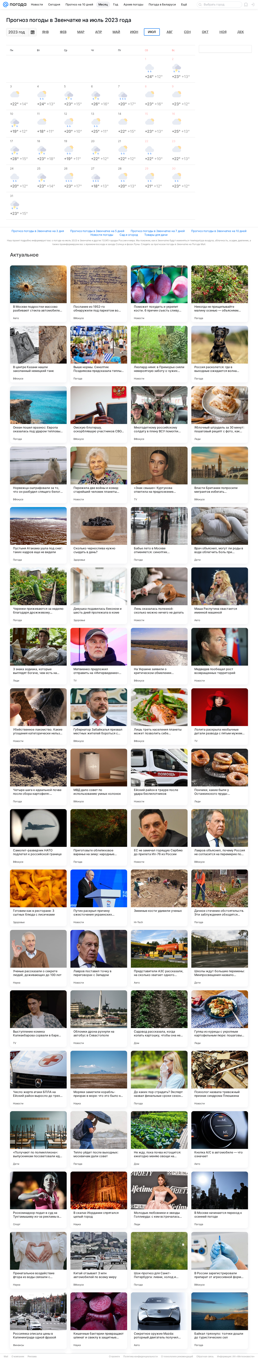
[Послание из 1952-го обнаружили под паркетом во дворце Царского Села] (98, 293)
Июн (134, 32)
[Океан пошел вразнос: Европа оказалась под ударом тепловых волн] (38, 414)
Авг (170, 32)
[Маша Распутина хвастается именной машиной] (219, 595)
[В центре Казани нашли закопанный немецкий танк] (38, 354)
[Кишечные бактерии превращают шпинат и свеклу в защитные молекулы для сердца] (98, 1320)
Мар (80, 32)
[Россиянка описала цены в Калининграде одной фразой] (38, 1320)
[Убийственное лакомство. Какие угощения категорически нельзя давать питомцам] (38, 716)
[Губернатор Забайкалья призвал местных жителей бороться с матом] (98, 716)
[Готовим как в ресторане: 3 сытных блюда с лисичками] (38, 898)
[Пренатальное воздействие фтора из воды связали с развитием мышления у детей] (38, 1260)
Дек (240, 32)
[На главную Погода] (17, 4)
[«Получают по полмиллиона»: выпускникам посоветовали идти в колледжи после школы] (38, 1139)
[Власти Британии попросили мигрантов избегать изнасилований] (219, 475)
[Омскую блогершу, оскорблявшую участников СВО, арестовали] (98, 414)
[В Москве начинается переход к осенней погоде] (219, 1200)
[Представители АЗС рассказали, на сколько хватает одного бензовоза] (159, 958)
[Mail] (5, 4)
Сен (187, 32)
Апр (98, 32)
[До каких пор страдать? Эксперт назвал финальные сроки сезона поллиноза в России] (159, 1079)
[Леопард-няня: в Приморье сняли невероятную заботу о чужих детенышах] (159, 354)
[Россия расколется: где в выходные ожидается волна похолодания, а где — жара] (219, 354)
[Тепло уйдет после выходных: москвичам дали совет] (98, 1139)
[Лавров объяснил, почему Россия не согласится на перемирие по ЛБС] (219, 837)
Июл (152, 32)
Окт (205, 32)
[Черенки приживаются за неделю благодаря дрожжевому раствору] (38, 595)
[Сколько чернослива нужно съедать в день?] (98, 535)
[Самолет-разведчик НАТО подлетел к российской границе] (38, 837)
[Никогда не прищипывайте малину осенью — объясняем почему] (219, 293)
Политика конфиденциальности (140, 1356)
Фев (63, 32)
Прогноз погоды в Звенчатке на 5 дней (97, 231)
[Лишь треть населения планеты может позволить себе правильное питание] (159, 716)
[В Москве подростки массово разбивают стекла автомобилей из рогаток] (38, 293)
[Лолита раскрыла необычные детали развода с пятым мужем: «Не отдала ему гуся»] (219, 716)
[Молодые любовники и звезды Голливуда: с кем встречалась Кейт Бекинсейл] (159, 1200)
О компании (18, 1356)
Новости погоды (101, 235)
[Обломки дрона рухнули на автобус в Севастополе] (98, 1018)
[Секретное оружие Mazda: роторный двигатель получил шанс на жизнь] (159, 1320)
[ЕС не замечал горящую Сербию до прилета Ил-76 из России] (159, 837)
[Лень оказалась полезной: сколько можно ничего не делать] (159, 595)
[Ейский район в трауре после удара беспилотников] (159, 777)
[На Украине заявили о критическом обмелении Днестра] (159, 656)
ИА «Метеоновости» (244, 1356)
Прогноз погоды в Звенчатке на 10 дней (218, 231)
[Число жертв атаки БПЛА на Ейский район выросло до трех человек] (38, 1079)
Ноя (222, 32)
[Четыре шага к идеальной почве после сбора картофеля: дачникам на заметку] (38, 777)
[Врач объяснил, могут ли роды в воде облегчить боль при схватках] (219, 535)
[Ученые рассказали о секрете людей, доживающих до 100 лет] (38, 958)
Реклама (32, 1356)
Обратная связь (205, 1356)
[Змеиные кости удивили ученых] (159, 898)
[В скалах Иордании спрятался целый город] (98, 1200)
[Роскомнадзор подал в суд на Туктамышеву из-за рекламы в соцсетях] (38, 1200)
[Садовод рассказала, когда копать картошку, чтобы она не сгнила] (159, 1018)
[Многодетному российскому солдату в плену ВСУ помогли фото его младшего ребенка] (159, 414)
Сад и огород (129, 235)
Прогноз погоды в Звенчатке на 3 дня (38, 231)
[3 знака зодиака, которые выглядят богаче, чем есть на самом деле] (38, 656)
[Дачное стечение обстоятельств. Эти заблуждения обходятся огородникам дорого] (219, 898)
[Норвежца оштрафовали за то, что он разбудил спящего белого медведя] (38, 475)
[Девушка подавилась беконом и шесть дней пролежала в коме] (98, 595)
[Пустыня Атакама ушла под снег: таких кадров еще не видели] (38, 535)
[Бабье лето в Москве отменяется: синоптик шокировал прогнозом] (159, 535)
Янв (45, 32)
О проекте (114, 1356)
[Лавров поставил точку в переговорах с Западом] (98, 958)
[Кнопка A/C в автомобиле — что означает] (219, 1139)
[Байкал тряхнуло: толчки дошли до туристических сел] (219, 1320)
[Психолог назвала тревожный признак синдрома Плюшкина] (219, 1079)
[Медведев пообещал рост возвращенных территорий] (219, 656)
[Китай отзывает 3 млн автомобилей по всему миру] (98, 1260)
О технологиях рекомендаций (177, 1356)
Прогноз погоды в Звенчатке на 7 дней (158, 231)
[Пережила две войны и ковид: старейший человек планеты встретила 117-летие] (98, 475)
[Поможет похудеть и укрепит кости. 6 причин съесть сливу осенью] (159, 293)
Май (116, 32)
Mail (6, 1356)
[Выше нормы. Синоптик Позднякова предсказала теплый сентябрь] (98, 354)
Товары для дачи (156, 235)
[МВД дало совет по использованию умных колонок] (98, 777)
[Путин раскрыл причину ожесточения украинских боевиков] (98, 898)
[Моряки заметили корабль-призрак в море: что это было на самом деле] (98, 1079)
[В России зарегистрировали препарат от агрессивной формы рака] (219, 1260)
